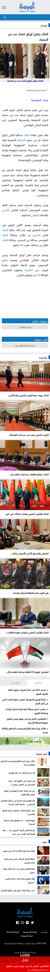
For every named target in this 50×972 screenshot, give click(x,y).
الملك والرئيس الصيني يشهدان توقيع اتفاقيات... (27, 632)
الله (21, 244)
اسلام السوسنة (27, 935)
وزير (37, 269)
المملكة (21, 139)
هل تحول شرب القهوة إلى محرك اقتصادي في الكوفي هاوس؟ (21, 782)
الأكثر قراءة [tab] (15, 682)
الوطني (35, 214)
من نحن (44, 931)
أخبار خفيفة (41, 753)
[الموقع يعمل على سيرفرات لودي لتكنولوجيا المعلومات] (25, 955)
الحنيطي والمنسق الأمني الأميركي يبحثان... (29, 553)
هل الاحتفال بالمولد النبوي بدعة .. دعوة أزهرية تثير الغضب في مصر (19, 831)
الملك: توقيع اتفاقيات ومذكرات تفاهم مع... (29, 474)
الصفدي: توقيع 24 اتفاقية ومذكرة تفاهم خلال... (27, 672)
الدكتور (36, 274)
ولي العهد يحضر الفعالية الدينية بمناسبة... (30, 592)
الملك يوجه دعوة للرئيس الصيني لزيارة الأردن (28, 395)
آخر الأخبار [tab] (38, 682)
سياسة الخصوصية (30, 931)
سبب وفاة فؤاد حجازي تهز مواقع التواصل (18, 890)
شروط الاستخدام (12, 931)
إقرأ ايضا (43, 357)
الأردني (5, 209)
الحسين (36, 234)
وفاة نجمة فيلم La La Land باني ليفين (19, 850)
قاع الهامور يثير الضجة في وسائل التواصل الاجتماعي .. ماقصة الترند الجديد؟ (18, 802)
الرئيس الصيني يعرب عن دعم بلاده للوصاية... (28, 434)
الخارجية (29, 269)
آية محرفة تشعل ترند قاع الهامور (22, 772)
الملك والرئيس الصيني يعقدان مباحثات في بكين (27, 513)
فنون (44, 841)
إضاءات (43, 25)
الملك (27, 134)
